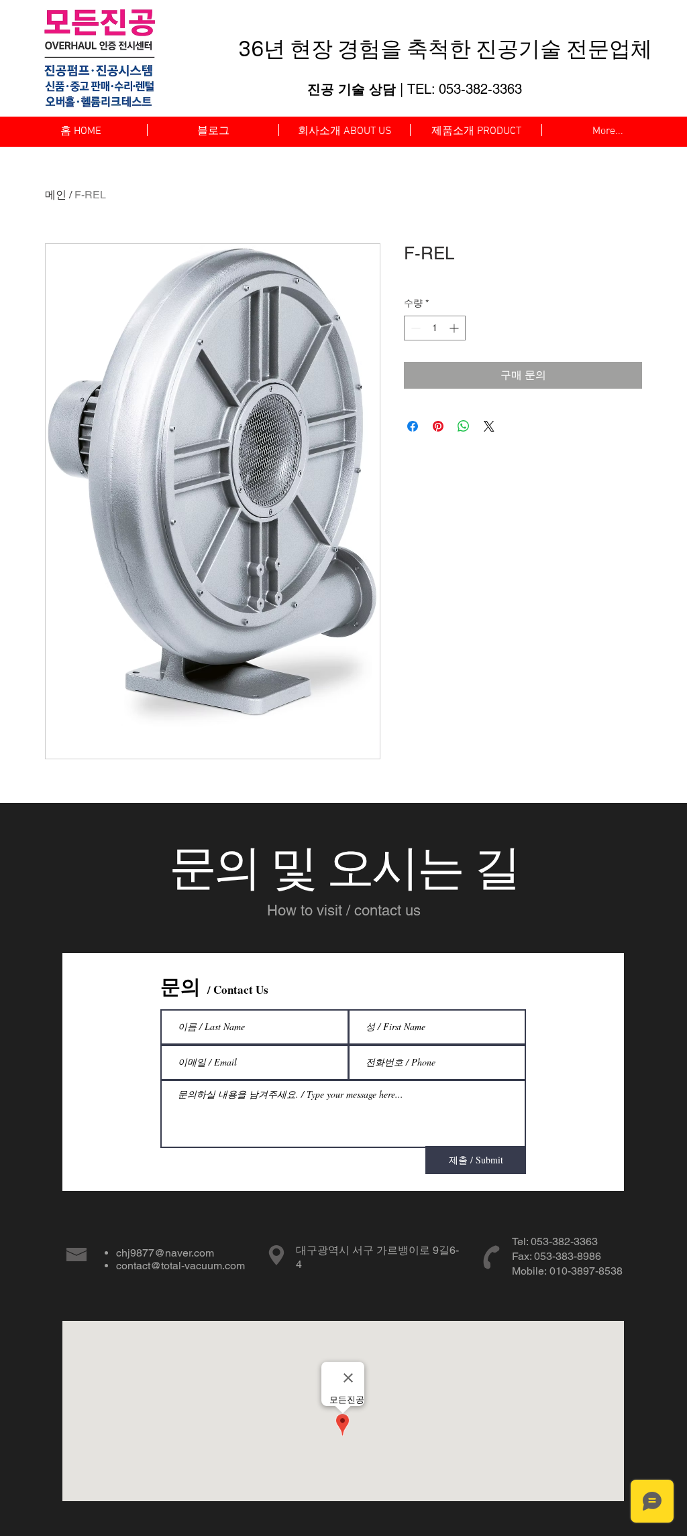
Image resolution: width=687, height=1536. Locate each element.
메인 (55, 194)
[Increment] (455, 328)
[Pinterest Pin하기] (438, 426)
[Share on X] (489, 426)
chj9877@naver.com (165, 1252)
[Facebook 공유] (413, 426)
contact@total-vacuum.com (180, 1265)
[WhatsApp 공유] (464, 426)
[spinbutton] (435, 328)
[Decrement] (414, 328)
